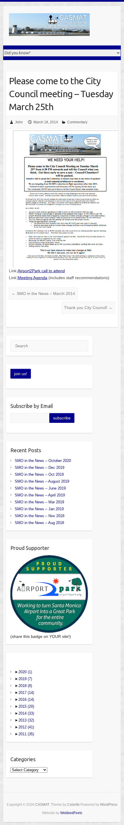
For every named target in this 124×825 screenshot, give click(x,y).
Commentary (77, 122)
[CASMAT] (49, 25)
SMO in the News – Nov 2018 (39, 516)
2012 (26, 727)
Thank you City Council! (88, 307)
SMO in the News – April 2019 (40, 495)
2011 (26, 734)
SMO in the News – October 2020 (43, 460)
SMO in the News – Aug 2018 (39, 523)
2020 (25, 672)
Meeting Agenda (32, 277)
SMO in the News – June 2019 (40, 488)
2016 (26, 699)
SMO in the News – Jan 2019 (39, 509)
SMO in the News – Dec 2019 (39, 467)
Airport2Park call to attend (41, 270)
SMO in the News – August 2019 (42, 481)
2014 (26, 713)
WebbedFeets (71, 813)
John (19, 122)
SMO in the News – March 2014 (43, 293)
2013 (26, 720)
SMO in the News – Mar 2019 (39, 502)
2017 (26, 692)
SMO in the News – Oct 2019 (39, 474)
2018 (25, 686)
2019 (25, 679)
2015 (26, 706)
